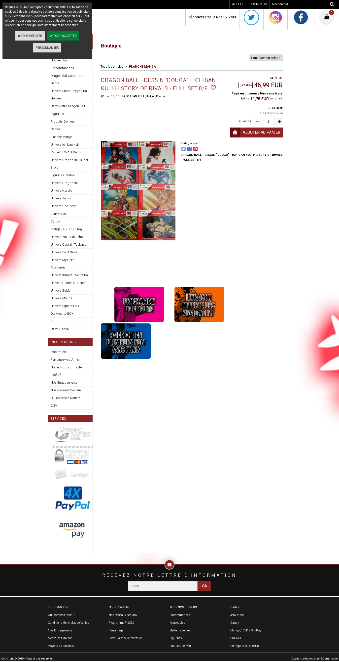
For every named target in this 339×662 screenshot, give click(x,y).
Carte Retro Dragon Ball (68, 106)
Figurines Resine (62, 175)
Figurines (57, 113)
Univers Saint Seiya (64, 252)
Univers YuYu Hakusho (67, 236)
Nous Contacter (119, 607)
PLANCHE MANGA (142, 66)
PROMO (235, 638)
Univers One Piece (63, 206)
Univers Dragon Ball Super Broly (69, 164)
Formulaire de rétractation (125, 638)
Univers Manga (61, 298)
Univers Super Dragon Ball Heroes (69, 94)
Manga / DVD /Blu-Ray (66, 229)
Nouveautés (177, 622)
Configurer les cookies (244, 646)
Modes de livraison (60, 638)
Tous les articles (112, 66)
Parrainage (116, 630)
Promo (56, 321)
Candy (55, 221)
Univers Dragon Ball (65, 182)
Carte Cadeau (60, 329)
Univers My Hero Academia (62, 264)
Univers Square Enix (65, 306)
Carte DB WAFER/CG (66, 152)
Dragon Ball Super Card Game (68, 79)
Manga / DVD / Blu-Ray (245, 630)
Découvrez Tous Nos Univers (212, 17)
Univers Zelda (60, 290)
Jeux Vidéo (237, 615)
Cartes (55, 129)
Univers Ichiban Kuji (65, 144)
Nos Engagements (64, 382)
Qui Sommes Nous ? (65, 398)
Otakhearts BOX (62, 313)
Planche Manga (61, 136)
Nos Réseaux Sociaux (123, 615)
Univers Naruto (61, 190)
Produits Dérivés (62, 121)
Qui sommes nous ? (61, 615)
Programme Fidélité (121, 622)
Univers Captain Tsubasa (68, 244)
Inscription (58, 352)
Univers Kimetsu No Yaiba (69, 275)
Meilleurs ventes (180, 630)
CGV (54, 405)
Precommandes (62, 68)
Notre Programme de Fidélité (66, 371)
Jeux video (58, 213)
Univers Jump (61, 198)
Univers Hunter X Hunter (68, 282)
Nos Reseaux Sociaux (66, 390)
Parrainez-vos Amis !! (66, 359)
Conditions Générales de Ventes (68, 622)
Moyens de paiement (61, 646)
